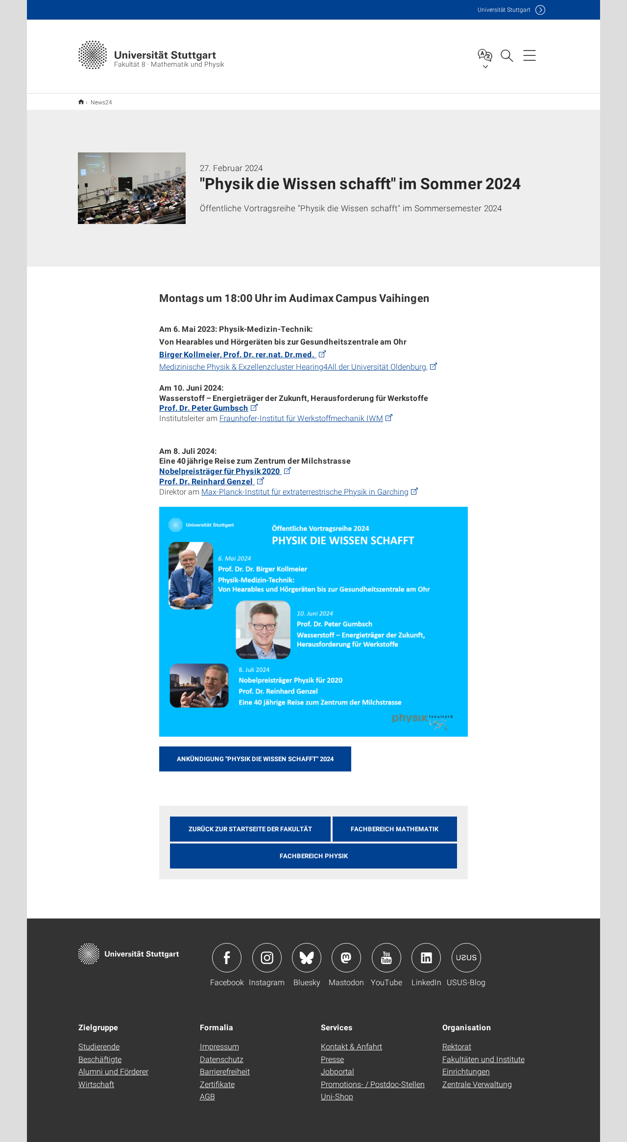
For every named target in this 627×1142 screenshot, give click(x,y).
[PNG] (313, 622)
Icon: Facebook (226, 957)
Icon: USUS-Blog (466, 957)
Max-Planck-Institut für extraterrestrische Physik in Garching (305, 491)
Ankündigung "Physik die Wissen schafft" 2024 (255, 758)
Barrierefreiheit (225, 1071)
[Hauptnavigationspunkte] (529, 55)
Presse (332, 1059)
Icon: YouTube (386, 957)
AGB (207, 1096)
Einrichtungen (466, 1071)
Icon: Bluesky (306, 957)
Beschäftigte (99, 1059)
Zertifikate (217, 1084)
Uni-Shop (337, 1096)
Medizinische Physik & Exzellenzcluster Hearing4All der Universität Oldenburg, (293, 366)
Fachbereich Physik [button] (314, 855)
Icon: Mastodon (346, 957)
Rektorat (456, 1046)
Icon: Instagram (267, 957)
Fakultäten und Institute (483, 1059)
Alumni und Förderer (113, 1071)
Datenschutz (221, 1059)
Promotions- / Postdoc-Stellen (373, 1084)
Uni (504, 9)
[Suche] (506, 55)
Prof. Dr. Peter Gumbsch (203, 407)
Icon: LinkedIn (426, 957)
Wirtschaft (96, 1084)
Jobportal (337, 1071)
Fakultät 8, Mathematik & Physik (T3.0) (81, 102)
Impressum (219, 1046)
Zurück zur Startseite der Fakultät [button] (250, 828)
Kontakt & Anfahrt (351, 1046)
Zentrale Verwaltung (477, 1084)
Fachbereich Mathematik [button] (394, 828)
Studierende (99, 1046)
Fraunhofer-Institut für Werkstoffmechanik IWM (301, 418)
